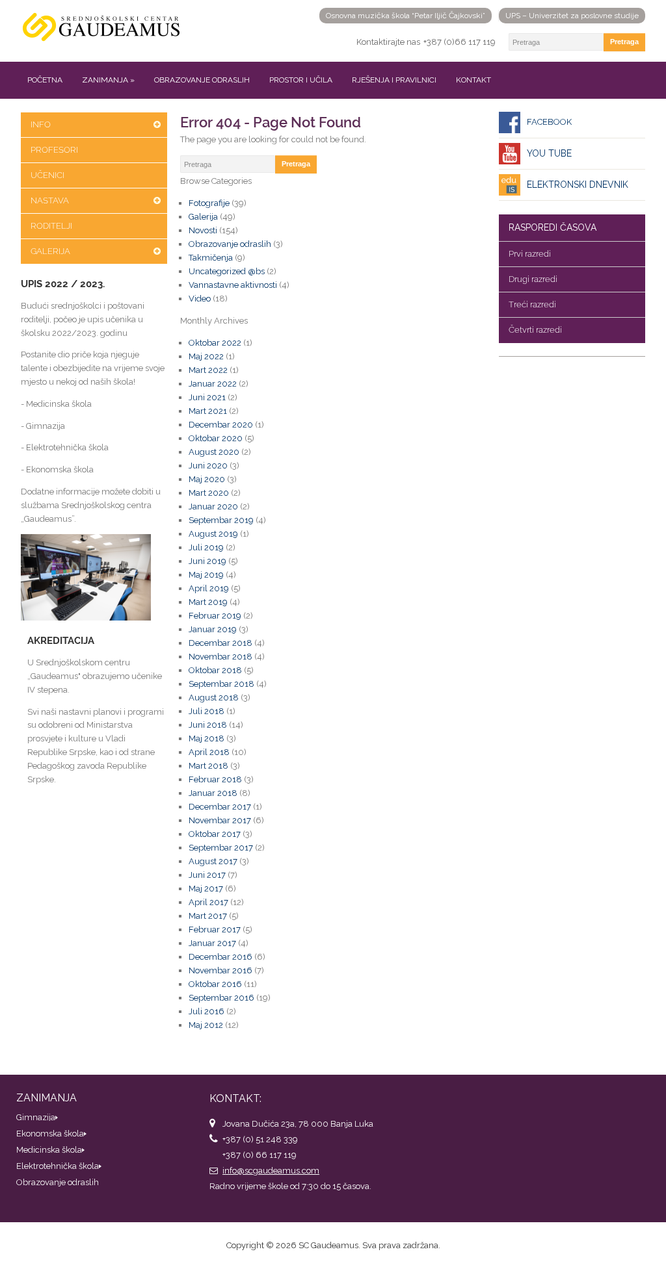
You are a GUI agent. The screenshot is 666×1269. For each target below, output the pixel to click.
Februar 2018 (215, 779)
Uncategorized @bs (227, 271)
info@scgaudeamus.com (270, 1170)
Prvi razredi (530, 254)
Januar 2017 (212, 943)
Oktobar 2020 (216, 438)
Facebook (549, 122)
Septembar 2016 (221, 998)
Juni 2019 (207, 561)
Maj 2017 (206, 888)
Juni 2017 (207, 875)
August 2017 (213, 861)
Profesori (54, 150)
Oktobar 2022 (215, 343)
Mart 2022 (208, 370)
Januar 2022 (213, 384)
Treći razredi (532, 304)
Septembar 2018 (221, 684)
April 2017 (208, 902)
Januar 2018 (213, 793)
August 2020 (214, 452)
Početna (44, 79)
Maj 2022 (206, 356)
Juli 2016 (206, 1011)
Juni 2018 (208, 725)
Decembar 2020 (221, 424)
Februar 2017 (215, 929)
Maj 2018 (206, 738)
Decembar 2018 (220, 643)
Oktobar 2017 (215, 834)
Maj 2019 (206, 575)
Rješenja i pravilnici (394, 79)
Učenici (47, 175)
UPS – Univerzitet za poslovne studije (572, 15)
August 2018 (214, 697)
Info (41, 124)
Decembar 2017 (220, 807)
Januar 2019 (213, 629)
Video (200, 298)
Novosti (203, 230)
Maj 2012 (206, 1025)
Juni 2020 (208, 465)
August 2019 (213, 534)
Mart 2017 (208, 916)
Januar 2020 (213, 506)
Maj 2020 (207, 479)
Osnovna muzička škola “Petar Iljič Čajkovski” (405, 15)
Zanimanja (108, 79)
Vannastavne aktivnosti (233, 285)
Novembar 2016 (220, 970)
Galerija (50, 251)
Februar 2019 (215, 616)
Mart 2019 (208, 602)
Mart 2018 (208, 766)
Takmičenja (211, 258)
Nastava (50, 200)
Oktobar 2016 (215, 984)
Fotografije (209, 203)
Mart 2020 (209, 493)
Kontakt (473, 79)
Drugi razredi (533, 279)
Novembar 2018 (220, 656)
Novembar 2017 (220, 820)
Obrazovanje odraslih (202, 79)
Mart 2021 (208, 411)
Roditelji (51, 226)
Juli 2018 (206, 711)
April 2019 (209, 588)
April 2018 (209, 752)
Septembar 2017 (221, 847)
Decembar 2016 (220, 957)
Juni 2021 (207, 397)
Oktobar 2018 (215, 670)
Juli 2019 (206, 547)
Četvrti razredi (535, 330)
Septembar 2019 (221, 520)
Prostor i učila (300, 79)
